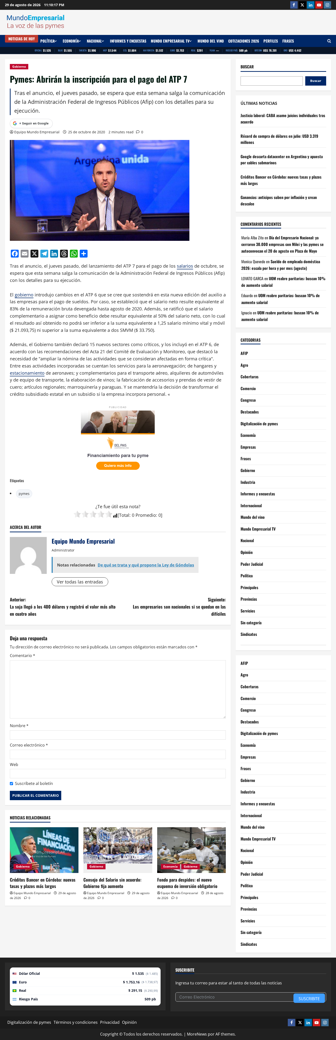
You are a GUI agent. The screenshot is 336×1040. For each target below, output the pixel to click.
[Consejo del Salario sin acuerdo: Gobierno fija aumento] (117, 850)
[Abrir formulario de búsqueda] (329, 41)
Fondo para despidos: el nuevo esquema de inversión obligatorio (187, 882)
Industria (248, 482)
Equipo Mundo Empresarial (37, 132)
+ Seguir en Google (33, 123)
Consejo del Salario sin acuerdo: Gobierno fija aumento (112, 882)
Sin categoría (251, 623)
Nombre (19, 725)
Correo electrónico (29, 745)
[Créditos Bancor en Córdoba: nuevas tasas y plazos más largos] (44, 850)
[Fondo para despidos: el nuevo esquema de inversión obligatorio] (191, 850)
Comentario (22, 655)
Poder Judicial (252, 564)
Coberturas (250, 377)
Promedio (146, 515)
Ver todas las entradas (80, 582)
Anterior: (63, 606)
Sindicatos (249, 634)
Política (47, 41)
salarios (185, 266)
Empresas (248, 447)
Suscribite (309, 998)
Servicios (248, 611)
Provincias (249, 599)
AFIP (244, 353)
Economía (71, 41)
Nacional (94, 41)
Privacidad (110, 1022)
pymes (24, 493)
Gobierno (19, 66)
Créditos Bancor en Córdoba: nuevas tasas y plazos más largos (43, 882)
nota (133, 506)
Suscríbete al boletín (34, 783)
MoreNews (197, 1034)
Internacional (251, 505)
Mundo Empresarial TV (170, 41)
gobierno (24, 295)
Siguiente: (179, 606)
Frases (288, 41)
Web (14, 764)
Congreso (248, 400)
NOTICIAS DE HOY (21, 38)
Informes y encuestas (128, 41)
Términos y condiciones (76, 1022)
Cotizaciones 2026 (243, 41)
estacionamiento (27, 373)
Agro (244, 365)
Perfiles (270, 41)
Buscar (247, 67)
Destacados (250, 412)
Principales (249, 587)
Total (124, 515)
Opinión (247, 552)
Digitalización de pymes (259, 424)
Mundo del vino (211, 41)
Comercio (248, 388)
